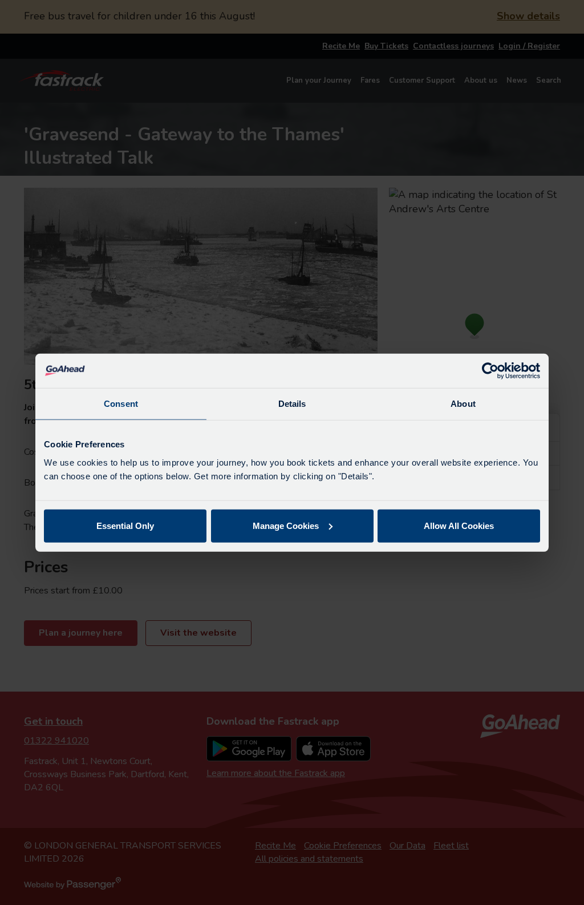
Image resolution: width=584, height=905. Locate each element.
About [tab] (463, 404)
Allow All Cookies (459, 525)
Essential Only (125, 525)
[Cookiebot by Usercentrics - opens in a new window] (490, 370)
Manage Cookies (286, 525)
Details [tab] (292, 404)
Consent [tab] (121, 404)
